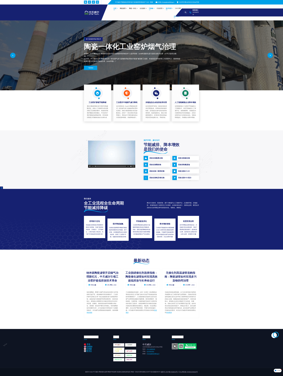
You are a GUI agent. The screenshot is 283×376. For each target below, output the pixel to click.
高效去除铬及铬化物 (156, 177)
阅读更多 (89, 312)
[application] (111, 154)
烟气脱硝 (117, 355)
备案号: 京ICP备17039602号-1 (169, 372)
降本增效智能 (165, 224)
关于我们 (176, 16)
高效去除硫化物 (184, 158)
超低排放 (129, 355)
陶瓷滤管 (129, 359)
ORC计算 (178, 8)
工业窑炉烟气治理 (118, 350)
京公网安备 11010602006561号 (188, 372)
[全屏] (133, 166)
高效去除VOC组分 (184, 177)
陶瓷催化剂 (118, 359)
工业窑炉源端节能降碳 (97, 102)
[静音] (131, 166)
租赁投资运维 (188, 221)
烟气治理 (129, 351)
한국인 (89, 351)
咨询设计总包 (94, 221)
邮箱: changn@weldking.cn (166, 2)
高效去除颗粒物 (155, 164)
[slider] (110, 166)
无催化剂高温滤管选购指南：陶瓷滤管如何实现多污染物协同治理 (181, 277)
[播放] (90, 166)
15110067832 (150, 351)
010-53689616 (151, 349)
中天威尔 (117, 345)
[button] (112, 154)
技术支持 (169, 8)
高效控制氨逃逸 (184, 164)
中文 (88, 344)
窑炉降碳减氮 (118, 224)
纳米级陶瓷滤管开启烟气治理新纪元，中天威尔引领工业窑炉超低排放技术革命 (102, 277)
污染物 (151, 8)
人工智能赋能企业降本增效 (185, 102)
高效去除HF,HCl (184, 171)
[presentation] (12, 55)
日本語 (89, 348)
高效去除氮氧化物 (156, 158)
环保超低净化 (141, 221)
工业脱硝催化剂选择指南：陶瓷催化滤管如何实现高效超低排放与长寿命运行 (141, 277)
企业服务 (142, 8)
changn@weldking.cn (153, 354)
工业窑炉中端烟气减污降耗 (127, 102)
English (89, 346)
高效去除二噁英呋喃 (156, 171)
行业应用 (159, 8)
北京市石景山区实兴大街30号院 (189, 2)
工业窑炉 (129, 345)
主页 (114, 8)
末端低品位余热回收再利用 (156, 102)
